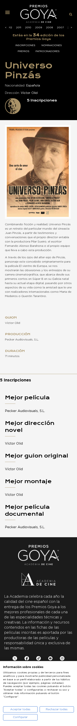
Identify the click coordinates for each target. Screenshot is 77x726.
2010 (28, 27)
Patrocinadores (48, 51)
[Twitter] (15, 659)
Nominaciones (51, 45)
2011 (18, 27)
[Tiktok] (38, 659)
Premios (23, 51)
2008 (49, 27)
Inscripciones (25, 45)
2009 (38, 27)
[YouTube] (50, 659)
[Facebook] (26, 659)
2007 (60, 27)
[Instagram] (62, 659)
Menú (9, 14)
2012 (9, 27)
